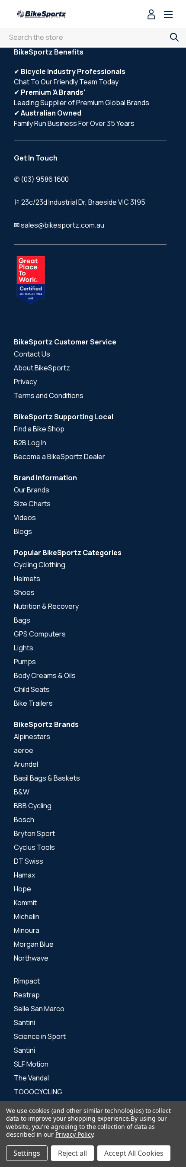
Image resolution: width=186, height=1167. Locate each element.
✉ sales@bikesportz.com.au (59, 225)
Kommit (25, 902)
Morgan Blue (34, 944)
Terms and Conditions (48, 395)
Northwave (31, 958)
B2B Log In (30, 442)
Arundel (26, 764)
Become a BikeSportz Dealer (59, 456)
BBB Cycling (32, 805)
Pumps (25, 661)
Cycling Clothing (39, 564)
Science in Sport (40, 1036)
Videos (25, 517)
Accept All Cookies (134, 1153)
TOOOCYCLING (38, 1091)
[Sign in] (151, 15)
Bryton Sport (34, 833)
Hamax (24, 875)
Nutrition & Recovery (46, 606)
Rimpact (27, 981)
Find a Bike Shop (39, 429)
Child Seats (32, 689)
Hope (22, 889)
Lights (23, 648)
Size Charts (32, 503)
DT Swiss (28, 861)
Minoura (26, 930)
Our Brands (31, 490)
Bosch (24, 819)
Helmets (27, 578)
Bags (22, 620)
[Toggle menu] (168, 15)
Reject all (72, 1153)
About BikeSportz (42, 368)
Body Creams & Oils (45, 675)
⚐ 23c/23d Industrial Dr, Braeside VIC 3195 (79, 202)
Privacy (25, 381)
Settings (26, 1153)
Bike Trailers (33, 703)
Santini (24, 1022)
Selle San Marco (39, 1008)
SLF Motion (31, 1064)
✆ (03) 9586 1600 (41, 179)
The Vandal (31, 1078)
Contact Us (32, 354)
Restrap (27, 995)
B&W (21, 792)
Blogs (23, 531)
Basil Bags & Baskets (47, 778)
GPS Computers (40, 634)
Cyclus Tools (34, 847)
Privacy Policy (74, 1134)
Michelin (26, 916)
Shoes (24, 592)
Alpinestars (32, 736)
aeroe (23, 750)
